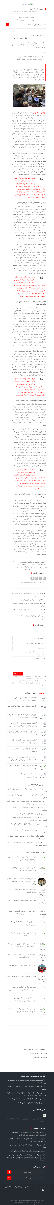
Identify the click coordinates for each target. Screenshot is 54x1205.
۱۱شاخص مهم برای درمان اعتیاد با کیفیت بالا (22, 706)
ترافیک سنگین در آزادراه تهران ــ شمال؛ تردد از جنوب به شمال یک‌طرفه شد (21, 945)
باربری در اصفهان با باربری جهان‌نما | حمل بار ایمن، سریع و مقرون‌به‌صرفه (22, 716)
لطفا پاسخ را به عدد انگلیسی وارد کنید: (34, 652)
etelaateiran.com (23, 1204)
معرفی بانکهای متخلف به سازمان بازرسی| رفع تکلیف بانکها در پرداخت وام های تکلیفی (28, 58)
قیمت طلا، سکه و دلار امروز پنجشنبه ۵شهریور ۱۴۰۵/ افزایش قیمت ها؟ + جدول (22, 988)
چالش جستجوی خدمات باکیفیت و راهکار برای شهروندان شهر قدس (29, 1133)
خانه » (43, 43)
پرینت (22, 38)
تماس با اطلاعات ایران (31, 1187)
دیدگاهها (27, 693)
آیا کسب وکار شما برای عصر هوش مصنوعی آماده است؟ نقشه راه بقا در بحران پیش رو (22, 758)
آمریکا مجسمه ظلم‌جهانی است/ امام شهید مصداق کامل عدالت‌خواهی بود (22, 1010)
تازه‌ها (34, 693)
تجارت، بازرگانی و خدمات (34, 43)
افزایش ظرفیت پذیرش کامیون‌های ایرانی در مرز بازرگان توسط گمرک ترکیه (28, 595)
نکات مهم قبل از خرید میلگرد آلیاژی (20, 1151)
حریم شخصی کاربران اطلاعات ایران (14, 1187)
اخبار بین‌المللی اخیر (39, 1057)
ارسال (14, 38)
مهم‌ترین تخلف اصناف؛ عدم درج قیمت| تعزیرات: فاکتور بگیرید (28, 611)
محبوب (41, 693)
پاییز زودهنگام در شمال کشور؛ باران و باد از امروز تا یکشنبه (26, 1099)
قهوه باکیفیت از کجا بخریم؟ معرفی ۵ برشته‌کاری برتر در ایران (25, 699)
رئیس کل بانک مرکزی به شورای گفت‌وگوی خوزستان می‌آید (28, 604)
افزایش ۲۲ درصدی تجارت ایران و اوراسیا (32, 600)
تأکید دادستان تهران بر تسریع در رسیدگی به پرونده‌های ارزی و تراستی (22, 858)
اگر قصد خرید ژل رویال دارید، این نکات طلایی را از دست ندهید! (24, 741)
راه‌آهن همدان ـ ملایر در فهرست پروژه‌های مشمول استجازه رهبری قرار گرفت (22, 912)
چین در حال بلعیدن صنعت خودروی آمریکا (22, 965)
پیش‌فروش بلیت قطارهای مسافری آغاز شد (30, 813)
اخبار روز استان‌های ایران (38, 1053)
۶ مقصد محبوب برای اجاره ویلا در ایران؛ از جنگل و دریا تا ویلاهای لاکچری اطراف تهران (23, 724)
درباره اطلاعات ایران (44, 1187)
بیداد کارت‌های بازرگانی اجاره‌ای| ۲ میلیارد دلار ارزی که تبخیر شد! (28, 617)
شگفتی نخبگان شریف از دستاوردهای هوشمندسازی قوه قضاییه (24, 869)
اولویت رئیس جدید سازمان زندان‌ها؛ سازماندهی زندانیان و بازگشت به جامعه (23, 999)
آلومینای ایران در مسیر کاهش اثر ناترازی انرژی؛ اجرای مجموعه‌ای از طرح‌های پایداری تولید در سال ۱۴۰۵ (26, 1157)
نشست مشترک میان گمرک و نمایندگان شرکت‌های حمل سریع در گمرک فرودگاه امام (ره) (32, 563)
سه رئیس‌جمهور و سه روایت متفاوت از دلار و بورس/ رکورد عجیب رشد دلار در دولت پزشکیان (27, 802)
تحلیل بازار (37, 47)
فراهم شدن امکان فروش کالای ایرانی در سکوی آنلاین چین (27, 568)
